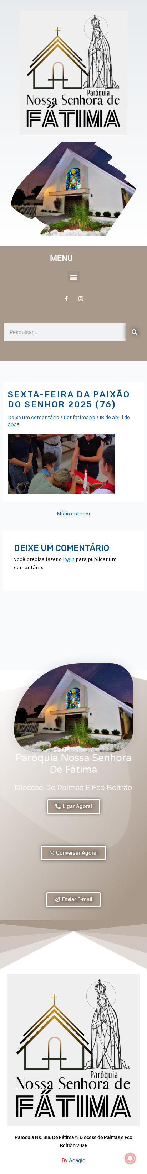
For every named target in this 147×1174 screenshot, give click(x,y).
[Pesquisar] (134, 332)
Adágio (77, 1160)
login (69, 559)
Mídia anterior (74, 514)
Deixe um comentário (33, 417)
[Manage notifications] (130, 1158)
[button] (74, 276)
